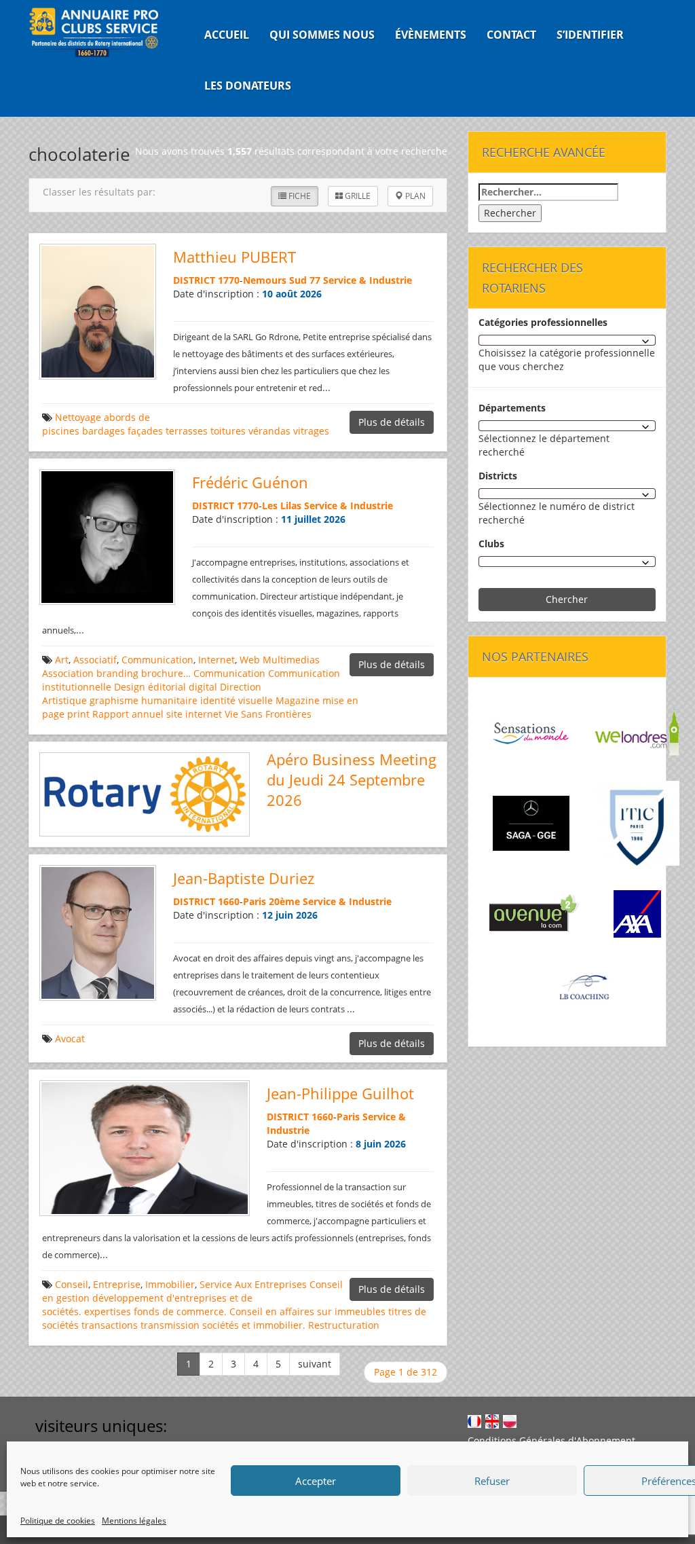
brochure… (166, 673)
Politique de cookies (57, 1520)
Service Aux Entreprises (253, 1284)
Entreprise (116, 1284)
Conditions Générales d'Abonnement (551, 1440)
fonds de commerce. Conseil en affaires (224, 1311)
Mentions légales (134, 1520)
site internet (194, 713)
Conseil (71, 1284)
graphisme (114, 700)
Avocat (70, 1038)
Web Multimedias (280, 659)
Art (62, 659)
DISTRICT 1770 (206, 280)
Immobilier (170, 1284)
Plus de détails (391, 422)
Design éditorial (150, 686)
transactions (109, 1325)
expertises (107, 1311)
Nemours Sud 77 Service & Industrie (327, 280)
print (78, 713)
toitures (228, 430)
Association (68, 673)
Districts (497, 475)
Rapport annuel (128, 713)
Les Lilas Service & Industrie (327, 505)
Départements (512, 407)
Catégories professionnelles (542, 322)
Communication (157, 659)
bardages (103, 430)
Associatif (95, 659)
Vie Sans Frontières (268, 713)
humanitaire (169, 700)
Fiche (298, 196)
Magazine (298, 700)
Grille (357, 196)
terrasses (187, 430)
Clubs (491, 543)
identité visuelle (236, 700)
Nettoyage (78, 417)
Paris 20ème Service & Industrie (317, 901)
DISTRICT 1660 (206, 901)
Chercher (567, 599)
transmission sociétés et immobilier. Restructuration (259, 1325)
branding (117, 673)
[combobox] (567, 340)
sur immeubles (351, 1311)
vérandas (269, 430)
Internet (216, 659)
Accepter (315, 1481)
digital (203, 686)
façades (145, 430)
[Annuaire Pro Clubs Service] (101, 32)
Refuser (492, 1481)
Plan (414, 196)
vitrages (311, 430)
